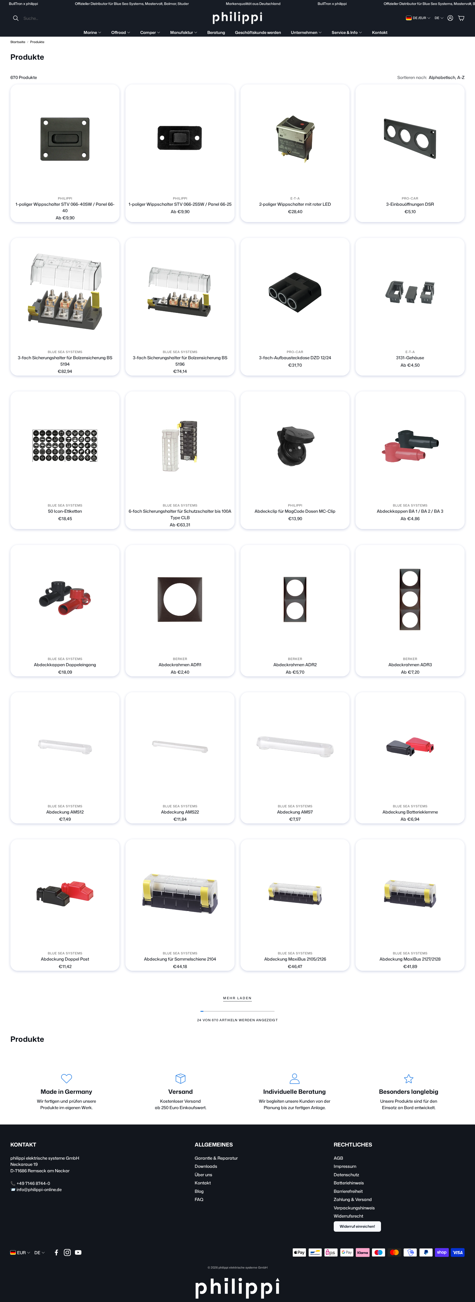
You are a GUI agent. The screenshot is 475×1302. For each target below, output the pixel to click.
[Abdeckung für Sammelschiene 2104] (180, 894)
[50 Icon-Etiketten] (65, 446)
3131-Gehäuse (410, 357)
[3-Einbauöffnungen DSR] (410, 139)
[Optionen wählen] (113, 187)
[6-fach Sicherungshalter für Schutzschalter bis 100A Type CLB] (180, 446)
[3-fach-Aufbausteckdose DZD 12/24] (295, 292)
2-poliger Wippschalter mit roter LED (295, 204)
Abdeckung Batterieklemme (410, 812)
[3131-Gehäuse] (410, 292)
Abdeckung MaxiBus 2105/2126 (295, 959)
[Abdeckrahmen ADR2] (295, 599)
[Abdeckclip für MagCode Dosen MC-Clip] (295, 446)
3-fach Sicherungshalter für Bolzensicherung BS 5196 (180, 361)
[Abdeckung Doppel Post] (65, 894)
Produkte (37, 42)
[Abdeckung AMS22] (180, 747)
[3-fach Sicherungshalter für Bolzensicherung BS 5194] (65, 292)
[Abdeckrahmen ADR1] (180, 599)
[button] (45, 18)
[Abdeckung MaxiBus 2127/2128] (410, 894)
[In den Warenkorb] (458, 187)
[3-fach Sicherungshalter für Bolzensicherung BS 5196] (180, 292)
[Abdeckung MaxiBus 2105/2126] (295, 894)
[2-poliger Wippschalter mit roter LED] (295, 139)
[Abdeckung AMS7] (295, 747)
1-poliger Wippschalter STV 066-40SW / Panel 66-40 (65, 207)
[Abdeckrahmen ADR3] (410, 599)
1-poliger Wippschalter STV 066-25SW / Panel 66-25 (180, 204)
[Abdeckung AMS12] (65, 747)
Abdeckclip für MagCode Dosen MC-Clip (295, 511)
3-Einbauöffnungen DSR (410, 204)
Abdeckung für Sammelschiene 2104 (180, 959)
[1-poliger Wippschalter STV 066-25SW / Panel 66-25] (180, 139)
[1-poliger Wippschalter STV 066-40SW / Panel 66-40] (65, 139)
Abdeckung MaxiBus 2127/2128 (410, 959)
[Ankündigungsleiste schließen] (470, 3)
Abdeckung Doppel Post (65, 959)
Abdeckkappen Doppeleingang (65, 664)
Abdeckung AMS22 (180, 812)
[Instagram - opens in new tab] (67, 1252)
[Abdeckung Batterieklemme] (410, 747)
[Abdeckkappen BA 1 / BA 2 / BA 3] (410, 446)
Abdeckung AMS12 (65, 812)
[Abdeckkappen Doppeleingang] (65, 599)
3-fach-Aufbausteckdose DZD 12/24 (295, 357)
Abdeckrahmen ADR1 (180, 664)
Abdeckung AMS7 (295, 812)
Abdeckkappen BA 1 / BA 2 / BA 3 (410, 511)
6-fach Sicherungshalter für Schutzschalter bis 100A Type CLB (180, 514)
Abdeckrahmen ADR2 (295, 664)
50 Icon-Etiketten (65, 511)
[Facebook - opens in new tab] (56, 1252)
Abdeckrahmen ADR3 (410, 664)
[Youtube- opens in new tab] (78, 1252)
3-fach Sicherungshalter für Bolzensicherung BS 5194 (65, 361)
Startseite (17, 42)
